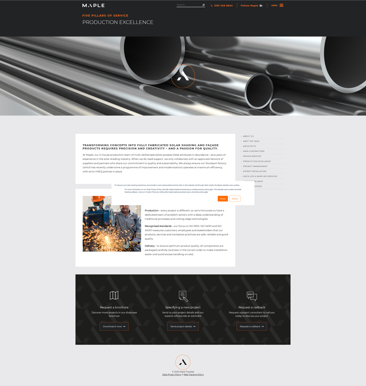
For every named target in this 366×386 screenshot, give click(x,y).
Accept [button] (222, 198)
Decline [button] (235, 198)
